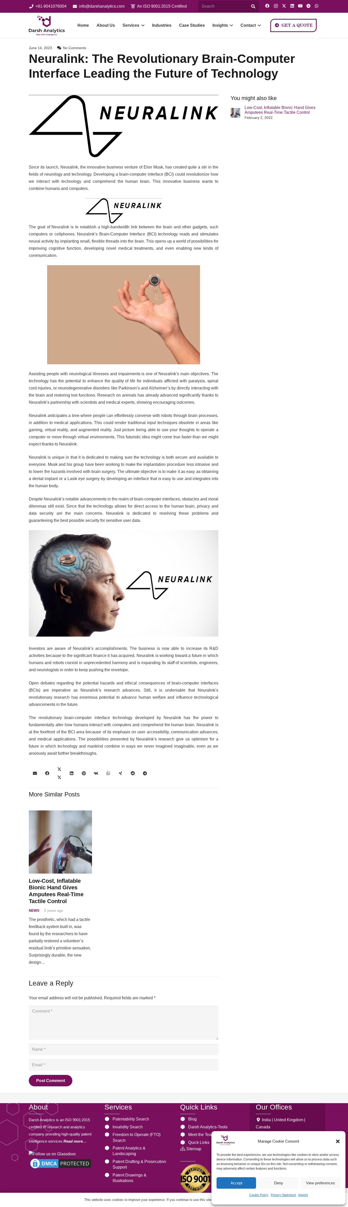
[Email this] (35, 773)
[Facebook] (267, 6)
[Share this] (47, 773)
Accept (236, 1183)
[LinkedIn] (292, 6)
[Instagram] (275, 6)
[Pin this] (84, 773)
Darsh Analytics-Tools (207, 1127)
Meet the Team (201, 1134)
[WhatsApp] (316, 6)
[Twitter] (284, 6)
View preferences (320, 1183)
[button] (337, 1141)
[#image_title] (195, 1179)
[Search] (253, 6)
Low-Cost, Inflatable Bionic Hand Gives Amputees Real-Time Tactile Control (56, 891)
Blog (192, 1119)
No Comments (74, 48)
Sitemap (193, 1149)
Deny (278, 1183)
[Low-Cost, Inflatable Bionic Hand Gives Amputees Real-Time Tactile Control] (235, 113)
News (34, 910)
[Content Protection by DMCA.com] (60, 1168)
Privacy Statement (283, 1195)
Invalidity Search (128, 1127)
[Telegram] (308, 6)
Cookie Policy (258, 1195)
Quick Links (198, 1142)
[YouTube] (300, 6)
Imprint (303, 1195)
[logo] (47, 25)
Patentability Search (131, 1119)
